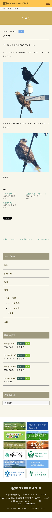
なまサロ (12, 312)
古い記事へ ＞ (43, 239)
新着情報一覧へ (26, 239)
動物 (6, 281)
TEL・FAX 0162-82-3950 (27, 504)
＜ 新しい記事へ (9, 239)
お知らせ (8, 273)
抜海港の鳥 (7, 202)
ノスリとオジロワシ (11, 193)
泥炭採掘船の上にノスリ (36, 193)
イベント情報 (10, 297)
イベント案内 (14, 303)
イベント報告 (14, 308)
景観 (6, 321)
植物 (6, 289)
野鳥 (6, 265)
